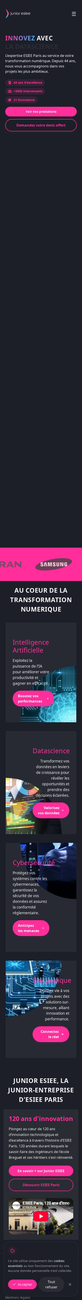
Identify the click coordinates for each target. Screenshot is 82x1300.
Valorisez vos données (48, 810)
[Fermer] (70, 1284)
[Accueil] (18, 13)
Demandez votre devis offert (41, 125)
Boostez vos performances (30, 698)
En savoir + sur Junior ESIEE (41, 1170)
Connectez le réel (50, 1034)
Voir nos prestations (41, 111)
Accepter (25, 1284)
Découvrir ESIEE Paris (41, 1184)
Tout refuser (51, 1284)
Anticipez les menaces (28, 928)
